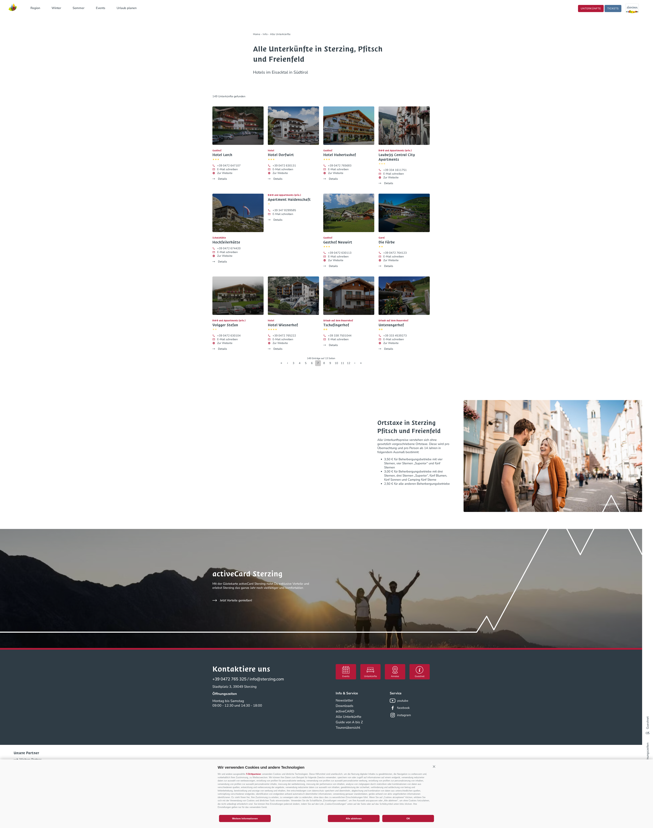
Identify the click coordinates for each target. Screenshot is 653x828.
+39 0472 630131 (284, 165)
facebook (403, 708)
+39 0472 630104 (229, 335)
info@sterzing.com (267, 679)
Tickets (613, 8)
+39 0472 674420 (229, 248)
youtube (402, 701)
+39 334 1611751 (395, 170)
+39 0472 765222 (284, 335)
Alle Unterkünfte (348, 716)
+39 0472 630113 (339, 253)
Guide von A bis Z (349, 722)
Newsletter (344, 700)
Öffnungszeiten (648, 753)
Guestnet (648, 722)
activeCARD (345, 711)
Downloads (344, 706)
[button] (434, 766)
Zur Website (224, 173)
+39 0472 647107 (229, 165)
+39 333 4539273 (395, 335)
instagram (404, 715)
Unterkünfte (591, 8)
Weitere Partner (30, 759)
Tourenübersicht (348, 727)
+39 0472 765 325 (229, 679)
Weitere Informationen (245, 818)
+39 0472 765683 (339, 165)
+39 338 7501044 (339, 335)
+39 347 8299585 (284, 210)
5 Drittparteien (253, 774)
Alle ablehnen (354, 818)
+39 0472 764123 (395, 253)
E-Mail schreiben (227, 169)
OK (408, 818)
